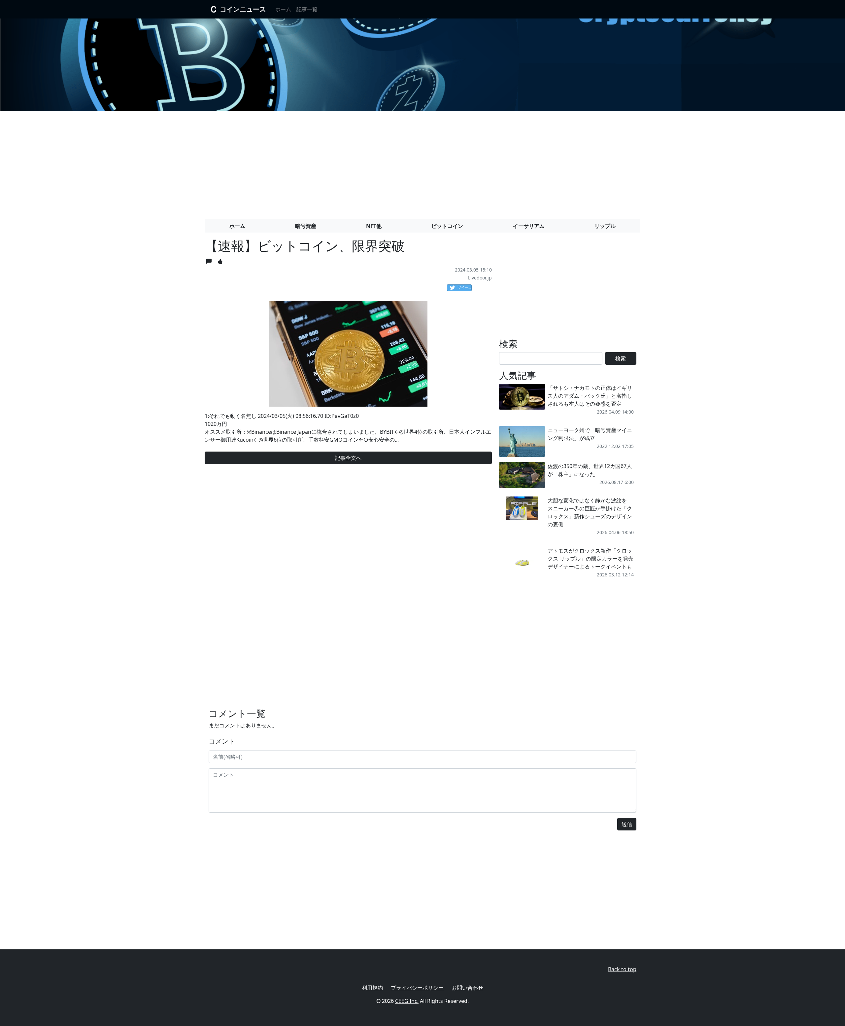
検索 (620, 358)
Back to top (622, 969)
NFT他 (374, 226)
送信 (627, 824)
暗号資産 (305, 226)
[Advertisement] (422, 162)
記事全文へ (348, 457)
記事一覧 (307, 9)
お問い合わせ (467, 987)
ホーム (283, 9)
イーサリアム (529, 226)
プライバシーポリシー (417, 987)
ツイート (464, 287)
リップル (605, 226)
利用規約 (372, 987)
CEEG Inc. (407, 1001)
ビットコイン (447, 226)
